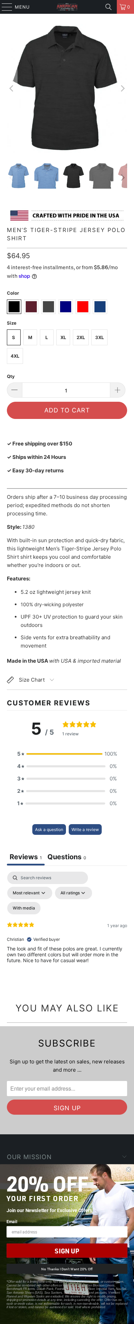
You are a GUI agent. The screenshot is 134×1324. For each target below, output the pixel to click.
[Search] (108, 7)
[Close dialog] (129, 1170)
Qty (11, 376)
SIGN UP (67, 1251)
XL (63, 337)
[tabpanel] (67, 930)
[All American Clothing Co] (67, 7)
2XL (81, 337)
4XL (15, 356)
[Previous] (12, 88)
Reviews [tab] (26, 857)
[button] (67, 754)
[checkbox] (24, 908)
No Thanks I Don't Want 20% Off (66, 1269)
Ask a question (49, 829)
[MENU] (4, 7)
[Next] (121, 88)
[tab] (67, 857)
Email (12, 1221)
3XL (99, 337)
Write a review (85, 829)
